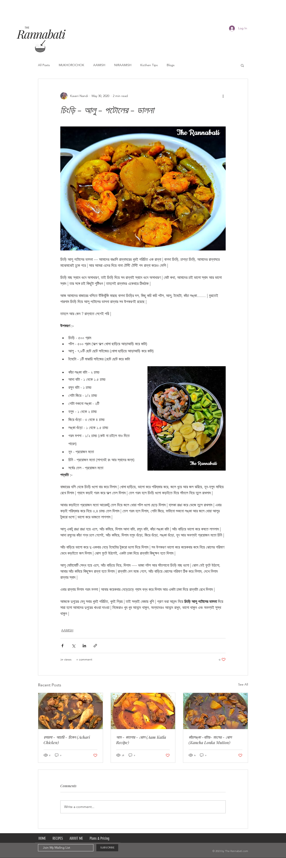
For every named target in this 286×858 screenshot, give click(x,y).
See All (243, 684)
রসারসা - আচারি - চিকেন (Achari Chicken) (67, 739)
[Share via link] (95, 646)
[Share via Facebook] (62, 646)
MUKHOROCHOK (71, 65)
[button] (242, 65)
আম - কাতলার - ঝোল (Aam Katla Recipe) (141, 739)
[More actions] (223, 96)
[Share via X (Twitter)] (73, 646)
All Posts (44, 65)
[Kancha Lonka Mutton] (215, 711)
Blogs (171, 65)
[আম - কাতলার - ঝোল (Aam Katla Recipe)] (143, 711)
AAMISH (99, 65)
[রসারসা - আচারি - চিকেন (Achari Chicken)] (70, 711)
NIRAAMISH (122, 65)
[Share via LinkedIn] (84, 646)
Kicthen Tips (149, 65)
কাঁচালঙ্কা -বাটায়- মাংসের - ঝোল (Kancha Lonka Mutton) (210, 739)
